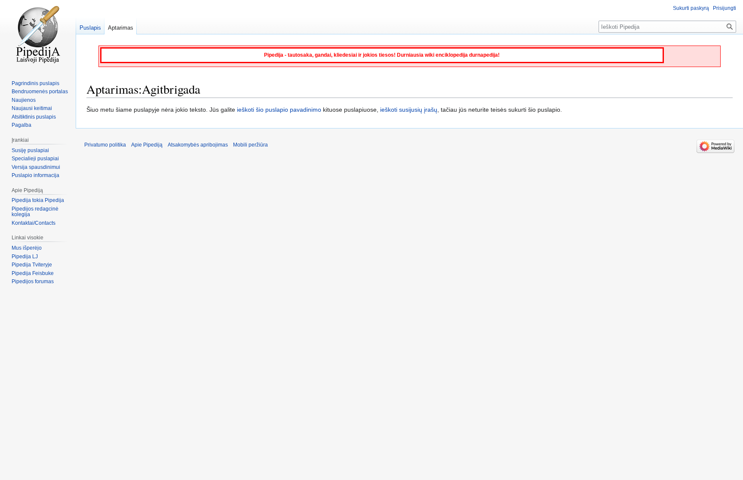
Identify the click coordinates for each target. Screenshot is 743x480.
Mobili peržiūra (250, 145)
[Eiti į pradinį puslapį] (37, 34)
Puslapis (90, 27)
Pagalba (21, 125)
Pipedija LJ (25, 257)
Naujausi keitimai (32, 108)
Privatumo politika (105, 145)
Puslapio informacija (35, 175)
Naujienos (24, 100)
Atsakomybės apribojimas (198, 145)
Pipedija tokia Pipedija (38, 200)
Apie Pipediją (147, 145)
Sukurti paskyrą (691, 8)
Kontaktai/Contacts (33, 223)
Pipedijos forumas (33, 281)
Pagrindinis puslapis (35, 83)
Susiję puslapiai (30, 150)
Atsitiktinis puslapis (34, 117)
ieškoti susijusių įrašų (408, 109)
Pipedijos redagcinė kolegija (35, 212)
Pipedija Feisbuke (33, 273)
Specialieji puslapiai (35, 159)
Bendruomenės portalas (40, 92)
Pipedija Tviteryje (32, 265)
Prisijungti (724, 8)
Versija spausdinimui (36, 167)
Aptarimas (120, 27)
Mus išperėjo (27, 248)
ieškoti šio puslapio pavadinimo (279, 109)
